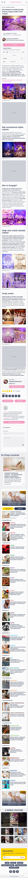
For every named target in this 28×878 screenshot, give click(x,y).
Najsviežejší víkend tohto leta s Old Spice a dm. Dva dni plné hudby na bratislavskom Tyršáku (18, 526)
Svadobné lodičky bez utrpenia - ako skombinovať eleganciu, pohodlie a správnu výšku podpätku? (18, 513)
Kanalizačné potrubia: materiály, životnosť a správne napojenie (16, 728)
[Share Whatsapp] (6, 396)
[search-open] (5, 2)
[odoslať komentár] (23, 445)
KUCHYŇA (12, 748)
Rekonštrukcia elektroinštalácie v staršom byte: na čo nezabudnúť (17, 706)
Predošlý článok (7, 401)
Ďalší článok (20, 401)
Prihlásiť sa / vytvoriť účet (14, 422)
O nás (7, 863)
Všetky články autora (16, 386)
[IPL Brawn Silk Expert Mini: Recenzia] (21, 839)
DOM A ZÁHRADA (14, 668)
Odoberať (22, 857)
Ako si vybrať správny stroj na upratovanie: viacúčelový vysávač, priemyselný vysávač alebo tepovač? (18, 694)
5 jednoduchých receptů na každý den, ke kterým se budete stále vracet (17, 593)
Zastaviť (14, 55)
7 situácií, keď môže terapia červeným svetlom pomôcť (17, 547)
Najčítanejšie (8, 508)
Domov (3, 7)
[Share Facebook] (3, 396)
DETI (11, 658)
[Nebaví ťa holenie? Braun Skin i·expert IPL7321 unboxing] (7, 839)
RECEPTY (12, 568)
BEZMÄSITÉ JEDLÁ (14, 758)
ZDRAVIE (12, 545)
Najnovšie (20, 508)
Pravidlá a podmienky (7, 865)
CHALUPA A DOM (14, 725)
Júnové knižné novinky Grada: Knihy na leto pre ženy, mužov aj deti (18, 783)
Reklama (20, 863)
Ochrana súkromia (21, 865)
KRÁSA (12, 600)
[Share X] (9, 396)
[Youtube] (14, 871)
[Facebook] (17, 871)
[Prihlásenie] (2, 2)
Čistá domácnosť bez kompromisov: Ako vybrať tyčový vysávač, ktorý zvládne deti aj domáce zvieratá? (18, 774)
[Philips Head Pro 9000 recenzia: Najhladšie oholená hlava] (21, 831)
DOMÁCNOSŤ (13, 680)
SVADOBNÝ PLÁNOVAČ (10, 7)
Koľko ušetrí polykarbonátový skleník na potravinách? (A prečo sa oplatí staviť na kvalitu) (18, 671)
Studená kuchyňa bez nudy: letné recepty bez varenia (17, 760)
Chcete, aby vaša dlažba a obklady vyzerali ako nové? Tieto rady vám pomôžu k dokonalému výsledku (17, 684)
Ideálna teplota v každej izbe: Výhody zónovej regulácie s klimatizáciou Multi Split (17, 738)
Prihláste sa (6, 412)
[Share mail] (19, 396)
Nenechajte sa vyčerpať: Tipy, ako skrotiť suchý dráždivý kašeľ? (17, 616)
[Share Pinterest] (12, 396)
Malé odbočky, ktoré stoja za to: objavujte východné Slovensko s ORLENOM (17, 638)
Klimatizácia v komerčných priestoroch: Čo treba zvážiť (17, 715)
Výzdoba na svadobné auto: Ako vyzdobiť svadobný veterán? (12, 80)
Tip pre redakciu (14, 867)
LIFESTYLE (12, 523)
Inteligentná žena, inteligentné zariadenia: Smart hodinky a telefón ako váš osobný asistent (17, 626)
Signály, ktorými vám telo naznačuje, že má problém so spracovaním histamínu (17, 558)
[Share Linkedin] (16, 396)
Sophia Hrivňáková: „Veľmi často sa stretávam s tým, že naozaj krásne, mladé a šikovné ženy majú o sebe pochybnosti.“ (17, 537)
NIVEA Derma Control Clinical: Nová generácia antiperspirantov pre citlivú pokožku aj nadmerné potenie (18, 649)
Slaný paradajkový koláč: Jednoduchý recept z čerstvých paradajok (18, 581)
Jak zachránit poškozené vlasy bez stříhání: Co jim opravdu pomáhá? (18, 603)
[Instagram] (10, 871)
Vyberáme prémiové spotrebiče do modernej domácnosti (16, 751)
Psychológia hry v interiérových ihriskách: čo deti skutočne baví (17, 661)
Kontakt (13, 863)
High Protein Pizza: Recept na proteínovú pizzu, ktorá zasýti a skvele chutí (18, 571)
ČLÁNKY (12, 613)
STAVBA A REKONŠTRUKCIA (17, 703)
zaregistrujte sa (7, 417)
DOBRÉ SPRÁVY (14, 635)
